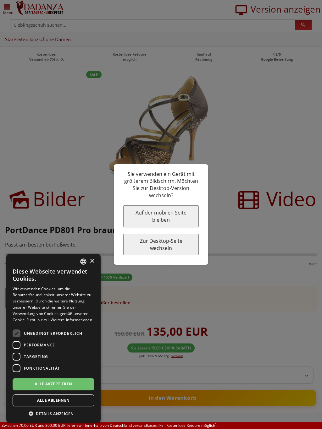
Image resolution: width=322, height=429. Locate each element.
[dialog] (53, 338)
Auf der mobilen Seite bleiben (161, 216)
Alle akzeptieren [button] (53, 384)
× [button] (92, 261)
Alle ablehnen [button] (53, 400)
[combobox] (83, 261)
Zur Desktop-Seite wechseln (161, 244)
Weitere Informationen (71, 320)
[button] (53, 413)
